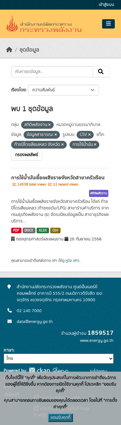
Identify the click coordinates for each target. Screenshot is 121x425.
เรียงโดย (18, 90)
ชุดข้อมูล (29, 50)
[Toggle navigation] (108, 24)
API (54, 260)
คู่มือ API (71, 260)
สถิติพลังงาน (98, 193)
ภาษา (9, 350)
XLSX (43, 230)
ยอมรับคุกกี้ (60, 417)
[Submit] (101, 71)
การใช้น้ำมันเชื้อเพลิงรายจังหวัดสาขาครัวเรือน (58, 178)
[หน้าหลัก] (9, 50)
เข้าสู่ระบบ (106, 5)
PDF (16, 230)
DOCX (29, 230)
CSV (55, 230)
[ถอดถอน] (49, 125)
